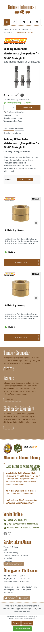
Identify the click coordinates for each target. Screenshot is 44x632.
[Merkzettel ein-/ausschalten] (36, 222)
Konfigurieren (27, 623)
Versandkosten (8, 608)
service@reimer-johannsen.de (25, 523)
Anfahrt (11, 598)
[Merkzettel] (24, 22)
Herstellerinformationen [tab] (12, 133)
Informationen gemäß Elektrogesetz (16, 555)
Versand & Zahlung (11, 547)
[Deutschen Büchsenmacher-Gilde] (8, 448)
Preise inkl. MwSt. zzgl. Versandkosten (16, 100)
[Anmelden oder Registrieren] (30, 22)
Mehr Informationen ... (30, 619)
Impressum (8, 561)
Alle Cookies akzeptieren (22, 629)
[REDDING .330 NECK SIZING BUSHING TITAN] (22, 215)
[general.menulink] (7, 22)
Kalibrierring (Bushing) (15, 230)
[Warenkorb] (37, 22)
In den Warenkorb (28, 107)
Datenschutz (8, 558)
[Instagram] (9, 534)
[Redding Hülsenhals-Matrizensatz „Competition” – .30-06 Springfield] (15, 41)
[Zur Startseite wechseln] (22, 9)
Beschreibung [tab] (9, 128)
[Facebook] (6, 534)
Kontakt (24, 598)
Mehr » (8, 369)
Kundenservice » (12, 400)
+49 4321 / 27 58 (21, 520)
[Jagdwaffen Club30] (30, 448)
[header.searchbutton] (13, 22)
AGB (5, 550)
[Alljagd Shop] (18, 448)
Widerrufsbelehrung (11, 552)
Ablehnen (16, 623)
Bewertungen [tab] (19, 128)
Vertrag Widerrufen (13, 564)
